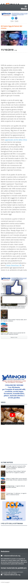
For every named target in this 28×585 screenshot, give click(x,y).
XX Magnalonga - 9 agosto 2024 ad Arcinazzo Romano (15, 486)
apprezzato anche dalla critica (16, 140)
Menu (24, 8)
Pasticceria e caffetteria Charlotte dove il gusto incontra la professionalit (14, 423)
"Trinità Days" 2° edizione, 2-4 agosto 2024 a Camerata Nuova (16, 494)
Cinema (16, 21)
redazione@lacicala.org (12, 556)
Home (12, 21)
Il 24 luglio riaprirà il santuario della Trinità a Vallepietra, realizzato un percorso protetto (16, 467)
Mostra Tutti (14, 337)
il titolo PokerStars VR (13, 265)
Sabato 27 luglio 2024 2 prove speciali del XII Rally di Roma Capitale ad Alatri (13, 333)
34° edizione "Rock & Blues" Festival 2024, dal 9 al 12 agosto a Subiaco (14, 320)
